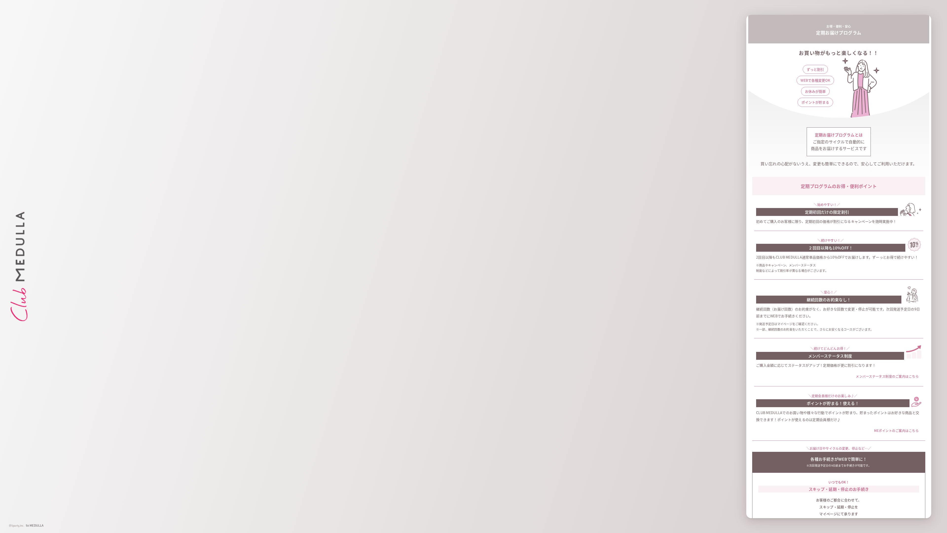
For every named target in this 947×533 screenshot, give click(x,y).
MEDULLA (36, 525)
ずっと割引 (815, 69)
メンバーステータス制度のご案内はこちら (887, 376)
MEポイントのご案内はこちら (896, 430)
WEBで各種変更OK (815, 80)
